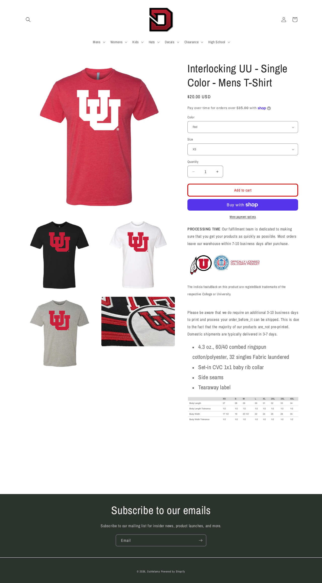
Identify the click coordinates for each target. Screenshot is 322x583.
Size (190, 139)
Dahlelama (153, 571)
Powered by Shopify (173, 571)
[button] (28, 19)
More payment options (243, 217)
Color (190, 117)
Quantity (192, 162)
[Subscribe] (200, 540)
